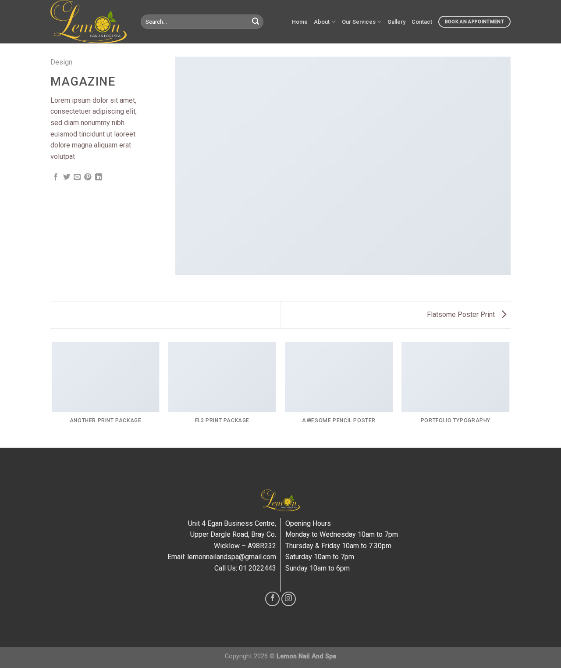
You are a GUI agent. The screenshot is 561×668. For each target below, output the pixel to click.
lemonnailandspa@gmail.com (231, 557)
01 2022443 (257, 568)
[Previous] (52, 394)
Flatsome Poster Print (462, 314)
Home (300, 21)
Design (61, 62)
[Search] (255, 21)
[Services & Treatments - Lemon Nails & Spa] (89, 21)
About (322, 21)
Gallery (396, 21)
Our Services (359, 21)
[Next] (509, 394)
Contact (422, 21)
